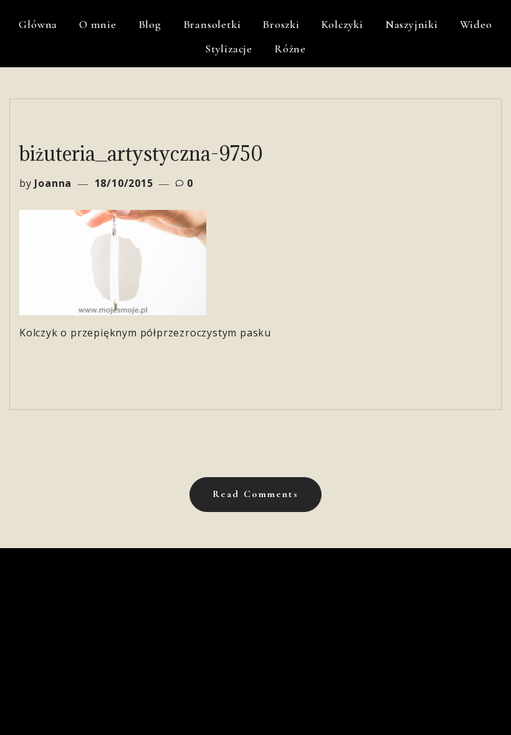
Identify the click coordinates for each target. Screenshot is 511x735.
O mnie (98, 24)
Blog (149, 24)
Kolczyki (342, 24)
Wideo (476, 24)
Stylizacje (228, 48)
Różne (290, 48)
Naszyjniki (411, 24)
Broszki (281, 24)
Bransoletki (212, 24)
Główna (38, 24)
